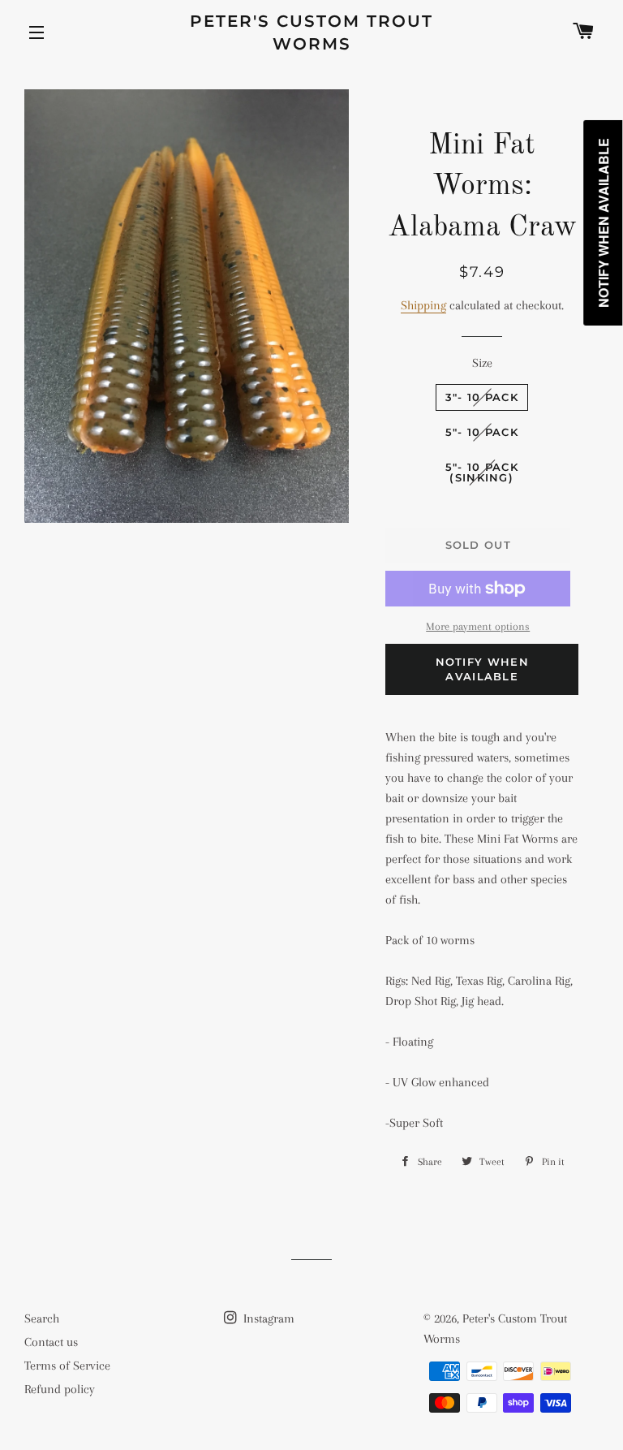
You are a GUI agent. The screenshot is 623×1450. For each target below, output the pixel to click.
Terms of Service (67, 1365)
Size (482, 363)
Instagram (267, 1318)
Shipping (423, 305)
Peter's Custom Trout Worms (311, 32)
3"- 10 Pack (481, 397)
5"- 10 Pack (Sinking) (481, 472)
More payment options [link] (478, 626)
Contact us (51, 1342)
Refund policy (59, 1389)
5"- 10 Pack (481, 431)
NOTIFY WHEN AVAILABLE (482, 669)
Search (41, 1318)
